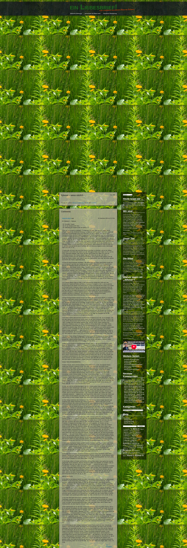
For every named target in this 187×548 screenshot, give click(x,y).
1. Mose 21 (125, 432)
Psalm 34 (137, 453)
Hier (124, 232)
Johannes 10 (140, 447)
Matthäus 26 (126, 453)
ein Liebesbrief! (93, 7)
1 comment (93, 202)
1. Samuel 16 (132, 437)
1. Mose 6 (125, 430)
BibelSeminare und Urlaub (131, 369)
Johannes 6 (125, 447)
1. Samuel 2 (127, 434)
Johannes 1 (140, 445)
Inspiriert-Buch (81, 202)
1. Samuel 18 (138, 437)
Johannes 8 (132, 447)
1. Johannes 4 (126, 429)
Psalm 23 (132, 453)
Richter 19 (141, 453)
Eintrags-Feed (128, 419)
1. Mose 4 (142, 429)
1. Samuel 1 (137, 432)
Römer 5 (130, 455)
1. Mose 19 (136, 430)
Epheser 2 (127, 443)
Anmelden (127, 418)
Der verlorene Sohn (128, 442)
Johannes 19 (128, 450)
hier (130, 219)
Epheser (75, 202)
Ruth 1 (124, 455)
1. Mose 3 (135, 429)
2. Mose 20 (133, 440)
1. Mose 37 (131, 432)
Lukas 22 (132, 452)
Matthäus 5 (138, 452)
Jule (125, 380)
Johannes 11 (125, 448)
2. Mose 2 (134, 438)
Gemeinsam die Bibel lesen (92, 13)
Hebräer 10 (135, 443)
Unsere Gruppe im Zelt (130, 361)
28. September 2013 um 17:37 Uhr (106, 218)
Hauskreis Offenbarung (110, 13)
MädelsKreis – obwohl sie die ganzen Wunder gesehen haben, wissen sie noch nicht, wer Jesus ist (134, 381)
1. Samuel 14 (134, 435)
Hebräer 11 (125, 445)
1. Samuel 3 (135, 434)
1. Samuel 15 (126, 437)
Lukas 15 (126, 452)
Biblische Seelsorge (76, 13)
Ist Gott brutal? (132, 445)
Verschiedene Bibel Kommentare (133, 364)
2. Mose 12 (126, 440)
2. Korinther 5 (127, 438)
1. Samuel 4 (126, 435)
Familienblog (127, 362)
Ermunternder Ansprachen (131, 359)
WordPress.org (128, 423)
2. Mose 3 (139, 438)
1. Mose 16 (130, 430)
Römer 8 (139, 455)
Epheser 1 (135, 442)
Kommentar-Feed (129, 421)
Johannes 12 (132, 448)
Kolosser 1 (137, 450)
